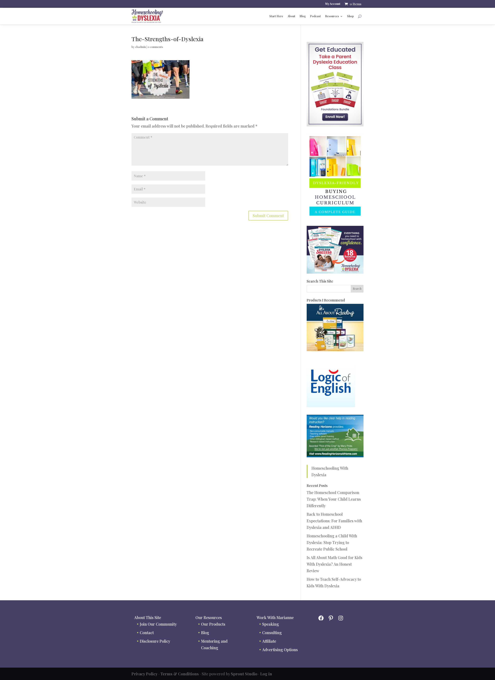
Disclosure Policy (155, 641)
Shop (350, 16)
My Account (332, 4)
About (291, 16)
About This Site (147, 617)
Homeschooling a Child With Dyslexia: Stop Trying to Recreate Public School (332, 542)
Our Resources (208, 617)
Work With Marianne (275, 617)
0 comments (155, 47)
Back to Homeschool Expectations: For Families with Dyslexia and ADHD (334, 520)
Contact (147, 632)
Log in (266, 673)
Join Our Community (158, 624)
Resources (332, 16)
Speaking (270, 624)
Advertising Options (280, 649)
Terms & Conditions (179, 673)
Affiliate (269, 641)
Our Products (213, 624)
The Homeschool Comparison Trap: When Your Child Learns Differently (334, 499)
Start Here (276, 16)
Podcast (315, 16)
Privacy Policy (144, 673)
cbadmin (140, 47)
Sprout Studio (244, 673)
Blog (303, 16)
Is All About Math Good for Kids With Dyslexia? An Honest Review (334, 564)
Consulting (272, 632)
